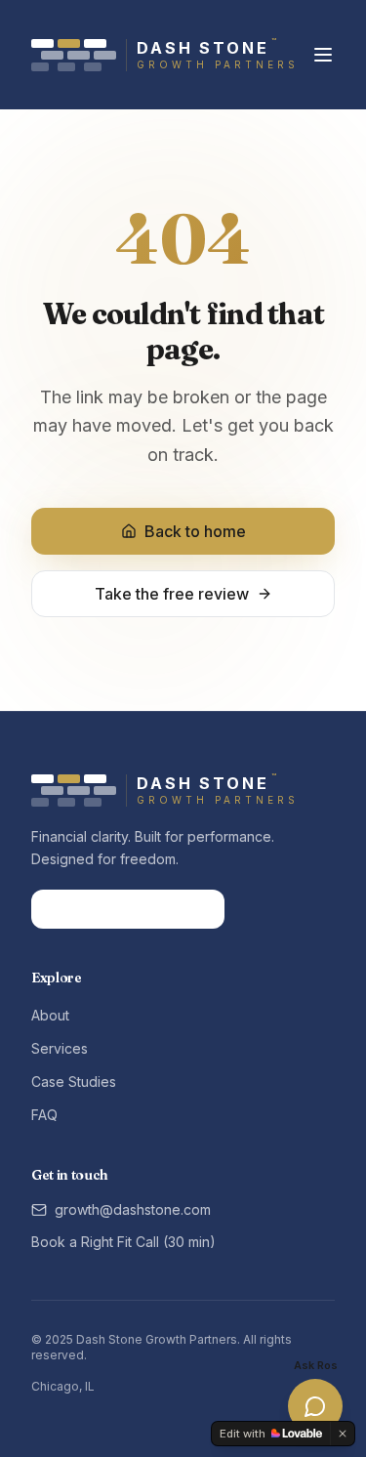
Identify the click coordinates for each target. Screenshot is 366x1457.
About (50, 1015)
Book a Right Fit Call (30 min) (123, 1241)
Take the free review (172, 594)
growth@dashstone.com (133, 1209)
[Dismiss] (342, 1433)
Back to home (195, 531)
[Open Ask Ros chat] (315, 1406)
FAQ (44, 1114)
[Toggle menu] (323, 54)
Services (59, 1048)
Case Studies (73, 1081)
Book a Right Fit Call (116, 908)
